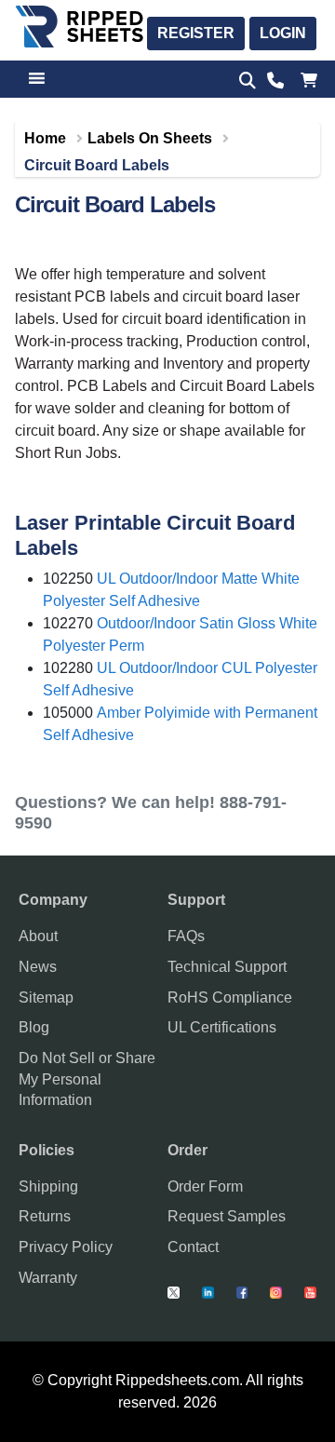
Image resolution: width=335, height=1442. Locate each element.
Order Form (205, 1186)
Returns (45, 1216)
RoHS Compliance (230, 997)
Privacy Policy (66, 1247)
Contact (193, 1247)
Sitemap (46, 997)
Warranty (48, 1278)
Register (195, 33)
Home (45, 138)
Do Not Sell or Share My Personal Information (87, 1079)
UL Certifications (222, 1027)
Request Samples (227, 1216)
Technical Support (227, 967)
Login (283, 33)
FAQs (186, 936)
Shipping (48, 1186)
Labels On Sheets (149, 138)
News (38, 967)
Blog (34, 1027)
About (38, 936)
